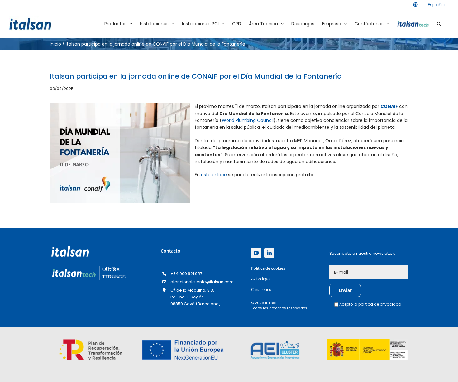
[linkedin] (269, 253)
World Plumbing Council (248, 120)
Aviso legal (260, 279)
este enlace (214, 175)
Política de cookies (268, 268)
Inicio (55, 44)
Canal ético (261, 289)
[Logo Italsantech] (89, 267)
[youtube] (256, 253)
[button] (439, 23)
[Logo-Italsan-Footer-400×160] (70, 248)
